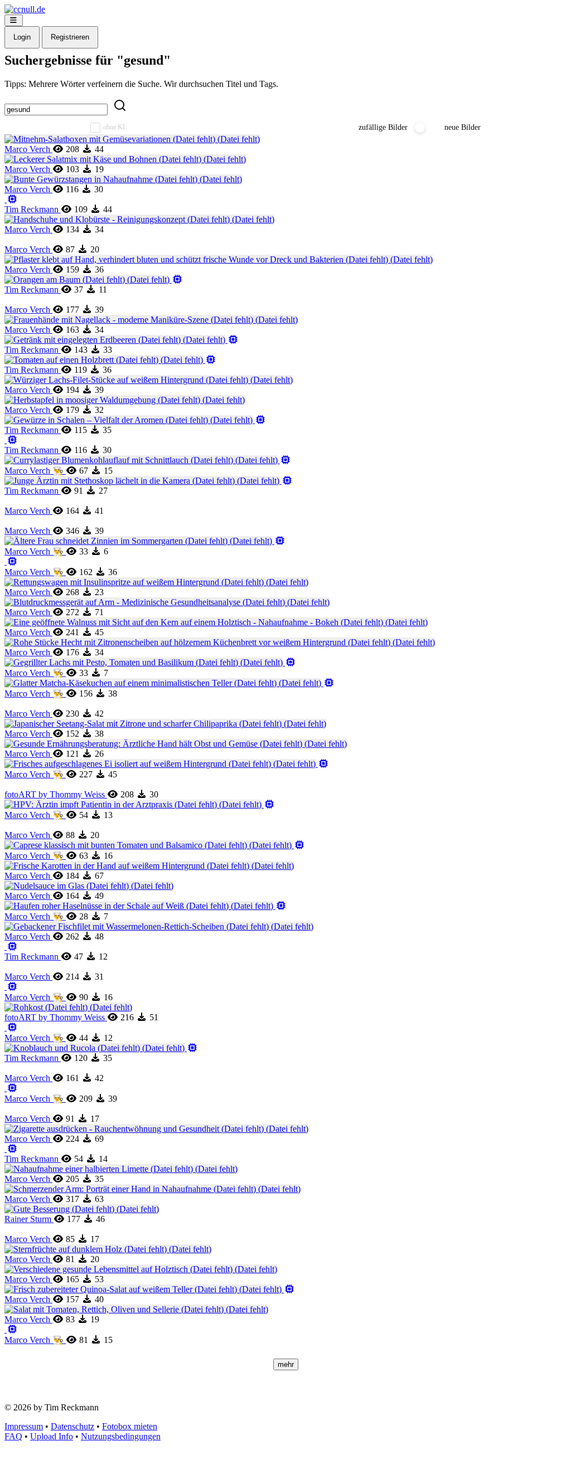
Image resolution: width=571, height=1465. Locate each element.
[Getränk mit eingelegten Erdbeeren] (121, 339)
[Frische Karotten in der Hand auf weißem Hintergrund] (149, 865)
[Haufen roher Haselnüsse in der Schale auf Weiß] (145, 906)
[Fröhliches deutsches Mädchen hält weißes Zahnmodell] (11, 440)
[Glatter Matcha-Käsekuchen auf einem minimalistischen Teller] (169, 683)
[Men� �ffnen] (13, 20)
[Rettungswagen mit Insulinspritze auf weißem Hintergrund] (156, 582)
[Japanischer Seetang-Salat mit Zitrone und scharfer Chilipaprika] (165, 723)
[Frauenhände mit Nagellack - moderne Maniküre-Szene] (151, 319)
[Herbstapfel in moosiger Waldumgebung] (124, 400)
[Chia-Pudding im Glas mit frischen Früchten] (11, 1329)
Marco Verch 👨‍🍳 (35, 470)
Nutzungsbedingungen (121, 1436)
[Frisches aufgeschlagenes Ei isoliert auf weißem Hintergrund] (166, 763)
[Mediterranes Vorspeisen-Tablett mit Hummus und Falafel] (11, 199)
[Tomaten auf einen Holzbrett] (110, 359)
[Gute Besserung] (81, 1209)
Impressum (23, 1426)
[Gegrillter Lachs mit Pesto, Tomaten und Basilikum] (150, 662)
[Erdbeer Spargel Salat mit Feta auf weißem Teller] (146, 986)
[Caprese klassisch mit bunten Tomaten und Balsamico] (154, 845)
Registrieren (70, 37)
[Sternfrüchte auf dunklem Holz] (107, 1249)
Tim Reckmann (32, 209)
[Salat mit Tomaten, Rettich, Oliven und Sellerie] (136, 1309)
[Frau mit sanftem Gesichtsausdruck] (11, 946)
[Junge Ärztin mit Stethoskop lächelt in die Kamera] (148, 480)
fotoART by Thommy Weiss (55, 794)
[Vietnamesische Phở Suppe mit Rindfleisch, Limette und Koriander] (11, 1088)
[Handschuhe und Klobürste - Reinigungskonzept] (139, 219)
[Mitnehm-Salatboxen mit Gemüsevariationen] (132, 139)
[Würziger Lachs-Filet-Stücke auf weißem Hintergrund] (148, 379)
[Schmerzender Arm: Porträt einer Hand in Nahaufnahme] (152, 1189)
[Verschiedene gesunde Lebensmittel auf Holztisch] (140, 1269)
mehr (286, 1364)
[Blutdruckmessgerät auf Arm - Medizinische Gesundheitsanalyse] (167, 602)
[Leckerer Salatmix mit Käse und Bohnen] (125, 159)
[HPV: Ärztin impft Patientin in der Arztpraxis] (139, 804)
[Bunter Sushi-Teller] (11, 1148)
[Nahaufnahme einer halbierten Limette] (121, 1169)
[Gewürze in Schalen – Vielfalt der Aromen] (135, 420)
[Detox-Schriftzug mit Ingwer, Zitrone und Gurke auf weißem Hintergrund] (11, 561)
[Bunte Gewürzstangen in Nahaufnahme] (123, 179)
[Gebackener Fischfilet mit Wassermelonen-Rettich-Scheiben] (158, 926)
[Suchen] (120, 106)
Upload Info (51, 1436)
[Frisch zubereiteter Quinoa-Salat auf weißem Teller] (149, 1289)
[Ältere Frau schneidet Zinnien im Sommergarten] (145, 541)
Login (22, 37)
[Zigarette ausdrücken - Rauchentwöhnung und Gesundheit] (156, 1128)
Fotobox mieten (129, 1426)
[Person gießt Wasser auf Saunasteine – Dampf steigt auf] (11, 1027)
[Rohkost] (68, 1007)
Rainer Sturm (29, 1219)
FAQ (13, 1436)
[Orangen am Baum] (93, 279)
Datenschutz (72, 1426)
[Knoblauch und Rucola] (101, 1048)
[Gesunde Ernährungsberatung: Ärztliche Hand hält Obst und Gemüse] (175, 743)
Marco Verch (28, 149)
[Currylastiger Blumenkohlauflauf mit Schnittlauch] (147, 460)
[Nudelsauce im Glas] (88, 885)
